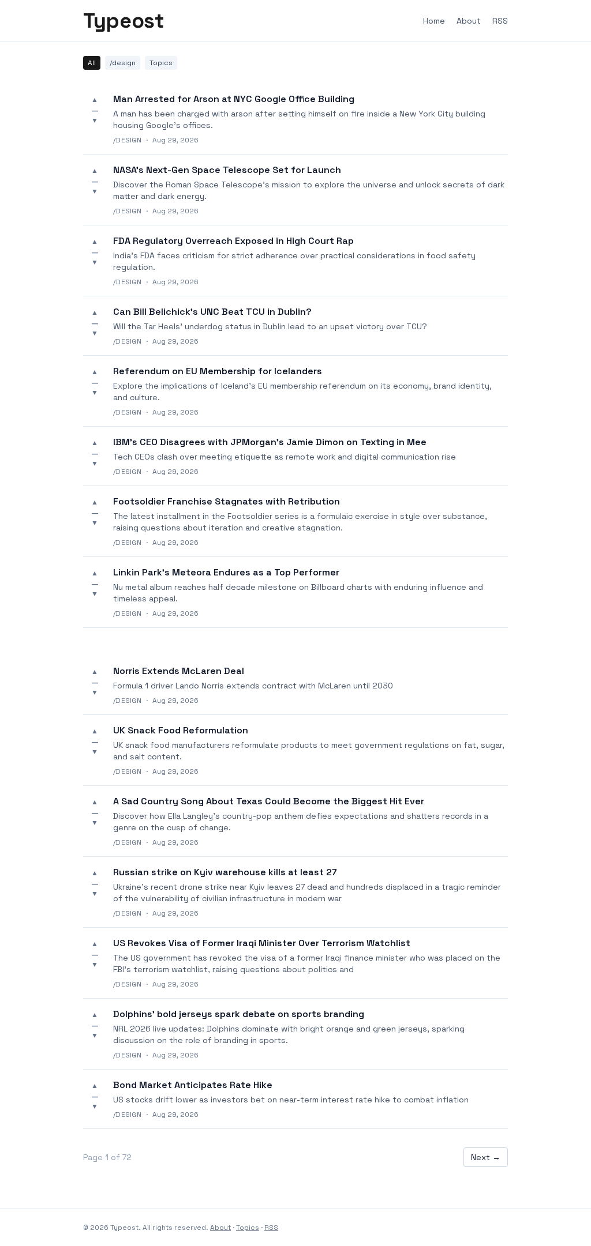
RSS (500, 21)
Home (434, 21)
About (469, 21)
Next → (485, 1157)
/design (123, 62)
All (92, 62)
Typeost (123, 20)
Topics (161, 62)
